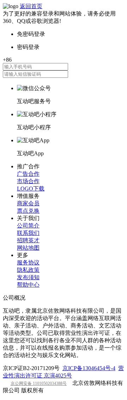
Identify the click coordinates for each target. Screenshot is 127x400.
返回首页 (31, 6)
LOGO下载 (30, 189)
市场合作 (28, 181)
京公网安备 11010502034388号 (39, 383)
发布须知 (28, 277)
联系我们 (28, 233)
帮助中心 (28, 285)
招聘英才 (28, 240)
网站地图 (28, 248)
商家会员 (28, 203)
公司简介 (28, 226)
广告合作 (28, 174)
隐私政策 (28, 270)
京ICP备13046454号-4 (88, 368)
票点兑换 (28, 211)
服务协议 (28, 262)
